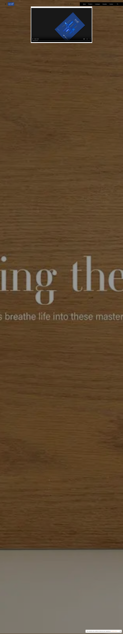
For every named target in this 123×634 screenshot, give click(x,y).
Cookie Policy (114, 631)
